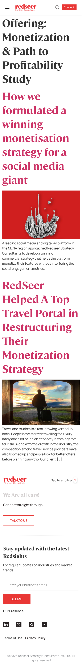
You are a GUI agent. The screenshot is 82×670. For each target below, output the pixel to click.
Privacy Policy (35, 638)
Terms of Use (13, 638)
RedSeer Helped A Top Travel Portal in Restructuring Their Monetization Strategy (40, 327)
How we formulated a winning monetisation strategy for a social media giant (35, 138)
